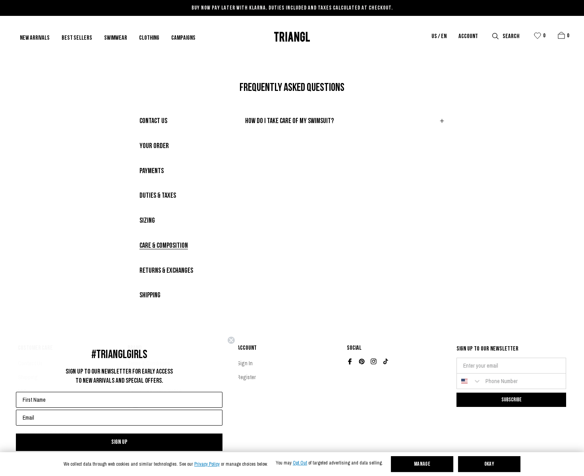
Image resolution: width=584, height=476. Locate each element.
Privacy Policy (207, 464)
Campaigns (183, 38)
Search (511, 36)
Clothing (149, 38)
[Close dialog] (231, 340)
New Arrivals (35, 38)
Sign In (245, 363)
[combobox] (469, 381)
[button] (561, 35)
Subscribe (511, 399)
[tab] (153, 121)
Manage (422, 464)
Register (246, 377)
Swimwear (115, 38)
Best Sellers (77, 38)
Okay (489, 464)
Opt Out (300, 463)
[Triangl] (292, 37)
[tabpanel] (345, 125)
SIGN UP (119, 442)
